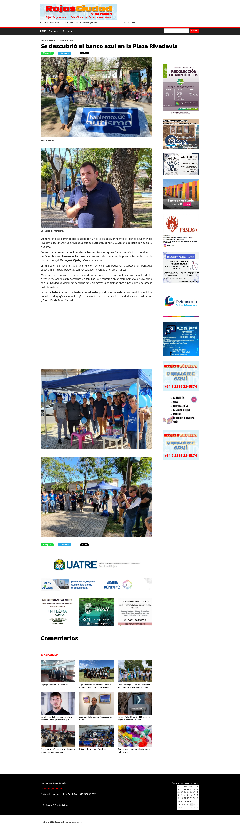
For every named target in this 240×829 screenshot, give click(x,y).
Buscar (194, 31)
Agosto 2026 (188, 786)
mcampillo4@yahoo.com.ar (53, 788)
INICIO (43, 31)
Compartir (47, 53)
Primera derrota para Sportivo (92, 749)
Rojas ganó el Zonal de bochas (54, 685)
